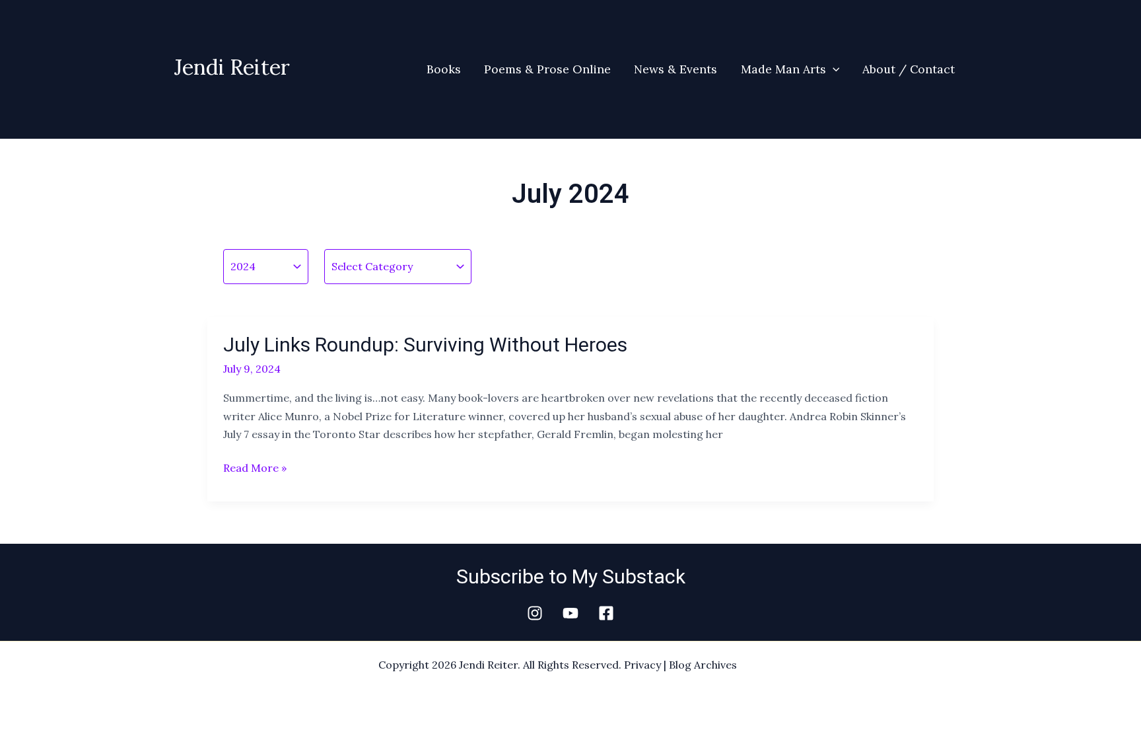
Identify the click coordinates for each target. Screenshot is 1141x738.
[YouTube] (570, 613)
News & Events (675, 69)
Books (444, 69)
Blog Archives (703, 664)
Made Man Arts (783, 69)
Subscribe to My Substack (570, 576)
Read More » (255, 466)
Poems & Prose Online (547, 69)
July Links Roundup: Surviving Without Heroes (425, 344)
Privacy (642, 664)
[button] (833, 69)
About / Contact (908, 69)
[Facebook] (606, 613)
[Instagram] (535, 613)
